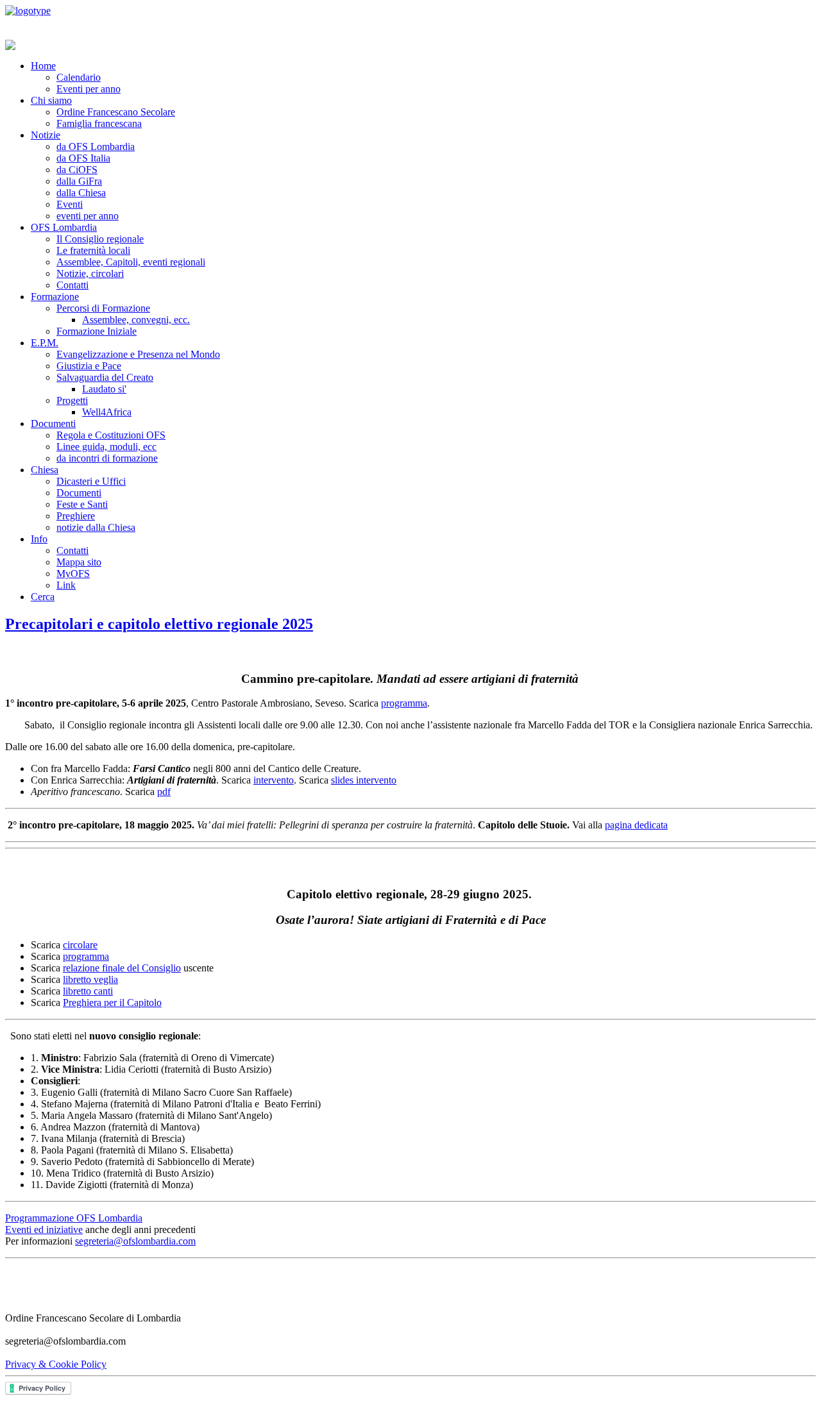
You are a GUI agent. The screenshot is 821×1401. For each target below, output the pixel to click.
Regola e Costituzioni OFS (110, 435)
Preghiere (75, 515)
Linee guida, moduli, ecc (106, 446)
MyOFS (73, 573)
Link (66, 585)
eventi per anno (87, 215)
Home (43, 65)
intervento (273, 780)
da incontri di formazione (107, 458)
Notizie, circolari (90, 273)
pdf (164, 791)
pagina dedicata (636, 824)
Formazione (55, 296)
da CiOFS (76, 169)
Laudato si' (104, 388)
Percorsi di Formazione (103, 308)
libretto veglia (90, 979)
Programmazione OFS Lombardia (73, 1217)
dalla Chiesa (81, 192)
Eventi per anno (88, 88)
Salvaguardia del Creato (104, 377)
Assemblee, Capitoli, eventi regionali (130, 261)
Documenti (53, 423)
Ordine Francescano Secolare (115, 111)
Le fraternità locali (93, 250)
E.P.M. (44, 342)
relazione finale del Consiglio (122, 967)
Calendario (78, 77)
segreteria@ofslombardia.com (135, 1241)
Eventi (69, 204)
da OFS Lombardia (95, 146)
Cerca (43, 596)
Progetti (72, 400)
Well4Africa (106, 412)
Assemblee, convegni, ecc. (136, 319)
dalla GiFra (79, 181)
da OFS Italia (83, 158)
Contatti (72, 285)
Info (39, 538)
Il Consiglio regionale (100, 238)
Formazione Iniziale (96, 331)
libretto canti (88, 991)
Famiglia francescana (99, 123)
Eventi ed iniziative (44, 1229)
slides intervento (363, 780)
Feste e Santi (82, 504)
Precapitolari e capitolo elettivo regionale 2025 (159, 624)
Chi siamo (51, 100)
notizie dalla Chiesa (95, 527)
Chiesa (44, 469)
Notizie (45, 135)
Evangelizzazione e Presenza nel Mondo (138, 354)
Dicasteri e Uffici (91, 481)
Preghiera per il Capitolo (112, 1002)
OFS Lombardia (64, 227)
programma (404, 703)
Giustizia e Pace (88, 365)
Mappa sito (78, 562)
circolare (80, 944)
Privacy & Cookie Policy (55, 1364)
